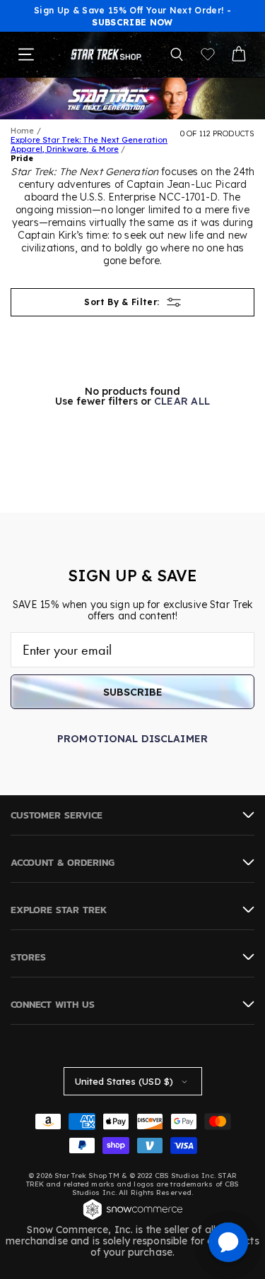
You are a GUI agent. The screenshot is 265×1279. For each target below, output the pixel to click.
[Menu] (26, 54)
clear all (182, 401)
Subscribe (133, 692)
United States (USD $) (124, 1081)
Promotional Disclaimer (132, 738)
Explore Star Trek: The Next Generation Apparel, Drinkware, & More (89, 144)
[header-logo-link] (106, 55)
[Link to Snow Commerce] (133, 1218)
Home (22, 131)
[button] (176, 54)
